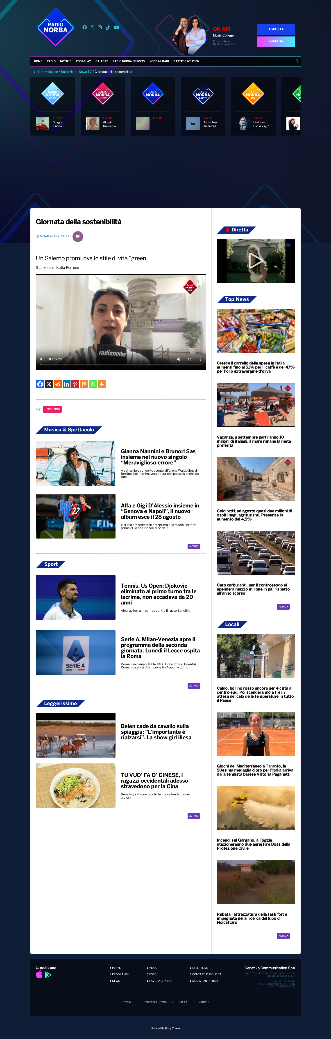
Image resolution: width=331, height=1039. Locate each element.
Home (38, 61)
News (115, 981)
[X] (49, 384)
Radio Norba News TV (129, 61)
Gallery (101, 61)
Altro (193, 547)
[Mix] (84, 384)
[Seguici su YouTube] (116, 28)
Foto (152, 974)
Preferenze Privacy (155, 1002)
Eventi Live (200, 968)
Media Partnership (206, 981)
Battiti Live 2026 (186, 61)
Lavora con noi (160, 981)
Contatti (204, 1002)
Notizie (65, 61)
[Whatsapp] (93, 384)
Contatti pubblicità (207, 974)
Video (153, 968)
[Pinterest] (75, 384)
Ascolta (276, 29)
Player (116, 968)
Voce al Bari (159, 61)
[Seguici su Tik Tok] (107, 28)
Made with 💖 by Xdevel (165, 1028)
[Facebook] (40, 384)
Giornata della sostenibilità (78, 222)
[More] (102, 384)
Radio (51, 61)
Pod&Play (83, 61)
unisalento (52, 409)
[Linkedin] (66, 384)
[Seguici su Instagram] (100, 28)
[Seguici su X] (92, 28)
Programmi (120, 974)
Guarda (276, 41)
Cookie (183, 1002)
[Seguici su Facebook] (84, 28)
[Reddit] (58, 384)
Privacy (126, 1002)
